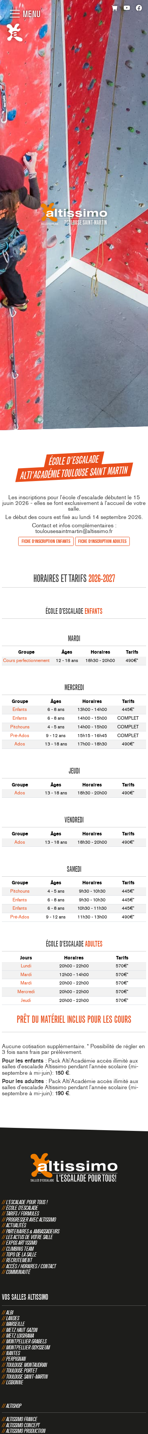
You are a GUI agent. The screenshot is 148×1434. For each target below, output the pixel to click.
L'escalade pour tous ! (26, 1202)
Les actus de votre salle (29, 1237)
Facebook (139, 8)
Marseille (15, 1323)
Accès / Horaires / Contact (31, 1266)
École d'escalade (22, 1207)
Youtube (126, 8)
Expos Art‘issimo (21, 1242)
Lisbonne (14, 1382)
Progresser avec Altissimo (31, 1219)
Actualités (16, 1225)
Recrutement (19, 1260)
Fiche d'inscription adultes (102, 541)
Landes (12, 1318)
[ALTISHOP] (114, 8)
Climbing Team (19, 1248)
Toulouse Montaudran (26, 1364)
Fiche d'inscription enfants (46, 541)
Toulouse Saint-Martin (27, 1376)
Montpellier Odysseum (28, 1347)
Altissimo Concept (23, 1425)
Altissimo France (21, 1419)
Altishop (13, 1405)
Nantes (13, 1353)
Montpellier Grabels (26, 1341)
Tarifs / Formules (22, 1213)
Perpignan (16, 1358)
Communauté (18, 1271)
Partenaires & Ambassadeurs (32, 1231)
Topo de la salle (21, 1254)
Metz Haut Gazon (22, 1329)
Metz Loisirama (20, 1335)
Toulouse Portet (21, 1370)
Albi (9, 1312)
